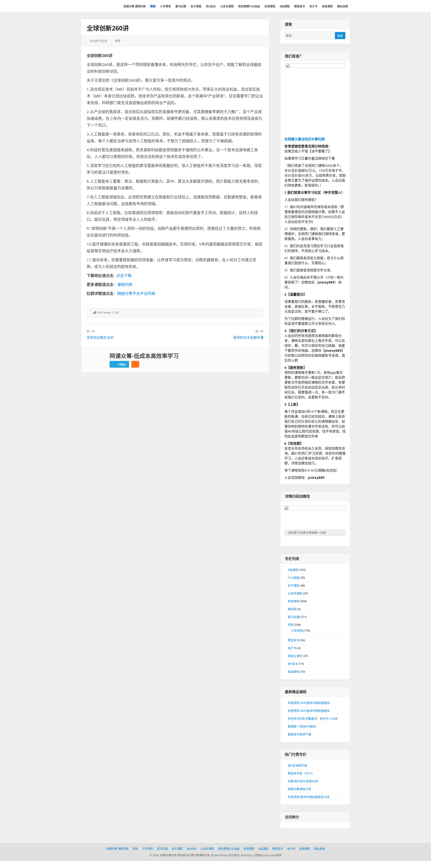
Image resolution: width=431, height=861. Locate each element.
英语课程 (293, 672)
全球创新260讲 (108, 28)
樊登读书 (293, 640)
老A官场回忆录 (297, 765)
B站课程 (293, 570)
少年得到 (297, 630)
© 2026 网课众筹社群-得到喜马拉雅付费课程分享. (180, 855)
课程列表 (124, 284)
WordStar (246, 855)
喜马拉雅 (293, 617)
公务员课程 (295, 593)
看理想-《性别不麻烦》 (303, 726)
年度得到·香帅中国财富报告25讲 (309, 797)
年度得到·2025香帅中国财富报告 (309, 711)
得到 (117, 41)
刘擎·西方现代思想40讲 (303, 781)
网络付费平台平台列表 (136, 293)
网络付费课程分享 (299, 789)
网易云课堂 (295, 656)
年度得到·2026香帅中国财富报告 (309, 703)
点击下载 (124, 275)
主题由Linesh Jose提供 (267, 855)
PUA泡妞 (293, 577)
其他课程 (293, 601)
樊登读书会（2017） (301, 773)
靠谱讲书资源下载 (299, 734)
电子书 (292, 648)
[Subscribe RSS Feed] (135, 364)
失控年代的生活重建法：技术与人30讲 (313, 718)
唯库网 (292, 609)
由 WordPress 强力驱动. (225, 855)
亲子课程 (293, 585)
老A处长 (293, 664)
